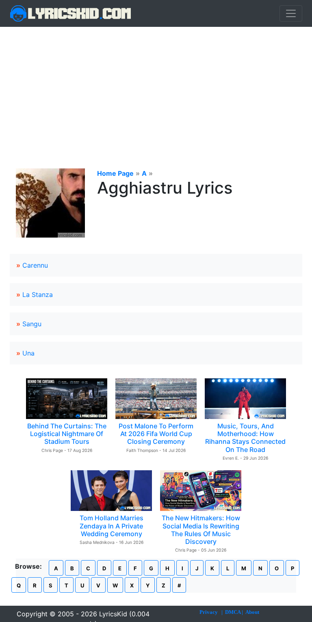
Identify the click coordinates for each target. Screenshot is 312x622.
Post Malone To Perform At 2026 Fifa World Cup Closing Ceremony (156, 433)
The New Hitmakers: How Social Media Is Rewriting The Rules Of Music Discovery (201, 530)
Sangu (31, 324)
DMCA (232, 612)
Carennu (35, 265)
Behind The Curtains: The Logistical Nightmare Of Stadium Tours (66, 433)
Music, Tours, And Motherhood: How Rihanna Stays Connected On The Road (245, 438)
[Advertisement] (156, 88)
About (252, 612)
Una (28, 353)
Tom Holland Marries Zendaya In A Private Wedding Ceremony (111, 525)
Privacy (208, 612)
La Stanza (37, 294)
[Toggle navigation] (291, 13)
